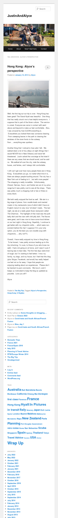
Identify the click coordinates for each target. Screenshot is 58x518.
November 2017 (13, 477)
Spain (21, 432)
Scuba (42, 428)
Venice (39, 438)
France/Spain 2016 (15, 345)
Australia (14, 389)
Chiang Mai (32, 393)
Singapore (12, 432)
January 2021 (12, 469)
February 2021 (13, 466)
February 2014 (13, 503)
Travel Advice (15, 437)
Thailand (38, 432)
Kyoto (9, 414)
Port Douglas (26, 424)
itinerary (30, 410)
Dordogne (43, 393)
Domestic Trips (13, 340)
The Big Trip (19, 290)
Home (10, 49)
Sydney (29, 433)
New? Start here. (31, 49)
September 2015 (14, 491)
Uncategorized (13, 360)
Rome (21, 428)
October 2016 (12, 480)
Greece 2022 (22, 315)
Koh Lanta (45, 410)
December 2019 (13, 471)
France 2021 (12, 342)
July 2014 (11, 500)
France (33, 398)
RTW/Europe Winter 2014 (17, 354)
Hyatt (25, 404)
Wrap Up (15, 443)
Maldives (31, 413)
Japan (37, 409)
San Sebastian (31, 428)
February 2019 (13, 474)
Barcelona (30, 389)
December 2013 (13, 509)
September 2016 (14, 483)
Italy (23, 409)
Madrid (24, 413)
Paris (44, 418)
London (16, 413)
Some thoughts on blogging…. (34, 312)
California (22, 393)
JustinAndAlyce (19, 15)
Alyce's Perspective (38, 290)
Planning (13, 423)
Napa (19, 418)
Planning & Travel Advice (17, 351)
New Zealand (31, 418)
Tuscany (27, 438)
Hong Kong (11, 293)
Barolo (39, 390)
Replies (20, 293)
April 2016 (11, 486)
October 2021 (12, 463)
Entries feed (12, 372)
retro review (13, 428)
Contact (44, 49)
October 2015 (12, 489)
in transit (13, 410)
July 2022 (11, 454)
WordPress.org (13, 378)
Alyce (33, 75)
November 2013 (13, 511)
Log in (10, 369)
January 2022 (12, 460)
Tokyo (46, 432)
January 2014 (12, 506)
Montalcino (11, 419)
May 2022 (11, 457)
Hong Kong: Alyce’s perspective (21, 68)
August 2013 (12, 514)
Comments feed (14, 375)
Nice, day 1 (19, 324)
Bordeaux (11, 393)
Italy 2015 (11, 348)
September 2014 (14, 497)
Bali (23, 390)
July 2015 (11, 494)
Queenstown (37, 424)
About (18, 49)
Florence (22, 399)
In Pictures (38, 404)
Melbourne (41, 414)
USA (33, 437)
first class (12, 399)
